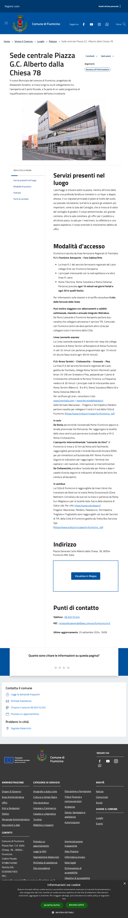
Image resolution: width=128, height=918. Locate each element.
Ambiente (70, 807)
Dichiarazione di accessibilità (73, 870)
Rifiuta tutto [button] (76, 905)
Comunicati (102, 797)
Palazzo (53, 41)
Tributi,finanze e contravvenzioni (73, 799)
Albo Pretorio (72, 851)
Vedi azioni (106, 56)
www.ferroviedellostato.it (89, 400)
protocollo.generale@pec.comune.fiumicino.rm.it (84, 623)
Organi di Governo (11, 791)
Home (7, 41)
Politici (5, 814)
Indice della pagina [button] (22, 170)
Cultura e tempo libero (45, 797)
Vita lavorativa (41, 802)
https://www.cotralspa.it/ (87, 505)
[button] (64, 912)
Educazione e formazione (78, 791)
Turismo (37, 819)
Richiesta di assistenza (45, 862)
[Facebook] (82, 24)
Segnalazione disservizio (46, 857)
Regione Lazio (12, 6)
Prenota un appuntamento (41, 844)
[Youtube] (90, 24)
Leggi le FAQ (39, 851)
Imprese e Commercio (44, 808)
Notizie (99, 791)
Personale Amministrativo (16, 819)
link (64, 898)
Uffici (4, 802)
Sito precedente (41, 868)
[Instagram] (98, 24)
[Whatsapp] (106, 24)
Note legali (70, 862)
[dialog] (64, 899)
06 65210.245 (72, 617)
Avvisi (99, 802)
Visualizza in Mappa (85, 576)
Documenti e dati (11, 825)
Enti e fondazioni (11, 808)
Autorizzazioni (72, 822)
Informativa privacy (75, 857)
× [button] (124, 883)
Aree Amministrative (13, 797)
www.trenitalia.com (63, 400)
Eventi (99, 823)
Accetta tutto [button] (52, 905)
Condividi (90, 56)
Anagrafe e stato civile (45, 791)
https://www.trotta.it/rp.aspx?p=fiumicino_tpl (89, 413)
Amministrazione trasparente (74, 844)
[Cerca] (124, 24)
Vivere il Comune (24, 41)
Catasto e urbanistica (44, 814)
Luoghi (40, 41)
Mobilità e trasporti (43, 825)
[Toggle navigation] (6, 23)
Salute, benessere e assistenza (75, 815)
